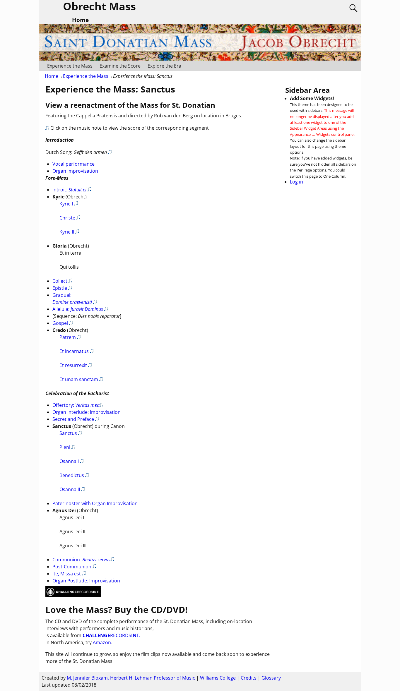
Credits (249, 678)
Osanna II (69, 489)
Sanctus (68, 433)
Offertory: (76, 405)
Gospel (60, 323)
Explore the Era (164, 66)
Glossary (271, 678)
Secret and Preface (73, 419)
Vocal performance (73, 164)
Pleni (64, 447)
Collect (59, 281)
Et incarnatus (74, 351)
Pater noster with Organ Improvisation (95, 503)
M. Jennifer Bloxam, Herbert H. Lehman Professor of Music (131, 678)
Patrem (67, 337)
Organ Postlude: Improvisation (86, 580)
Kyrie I (66, 203)
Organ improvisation (75, 171)
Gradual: (72, 298)
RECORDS (112, 635)
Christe (67, 218)
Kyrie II (66, 232)
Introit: (69, 189)
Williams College (218, 678)
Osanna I (69, 461)
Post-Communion (71, 566)
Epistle (59, 288)
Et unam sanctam (78, 379)
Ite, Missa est (66, 573)
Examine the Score (120, 66)
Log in (296, 182)
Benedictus (71, 475)
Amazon (102, 642)
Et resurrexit (73, 365)
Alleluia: (77, 309)
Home (51, 76)
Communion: (81, 559)
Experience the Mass (70, 66)
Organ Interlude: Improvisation (86, 412)
